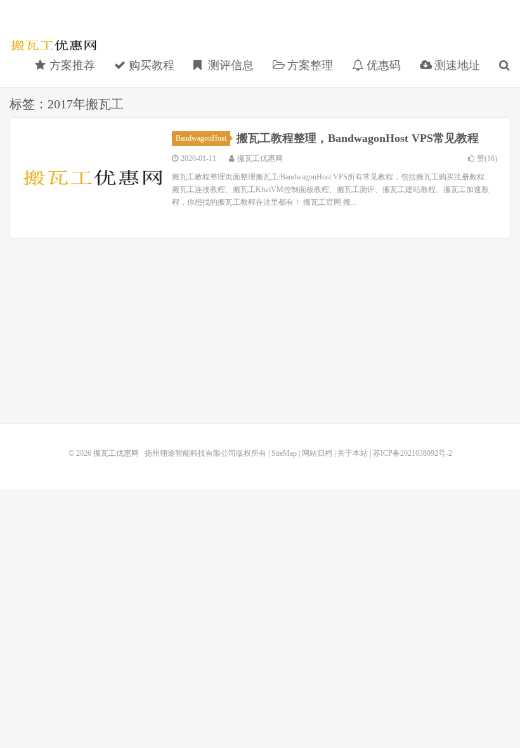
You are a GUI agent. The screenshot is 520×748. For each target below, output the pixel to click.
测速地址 (455, 65)
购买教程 (150, 65)
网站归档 (317, 453)
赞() (487, 158)
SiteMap (284, 453)
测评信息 (229, 65)
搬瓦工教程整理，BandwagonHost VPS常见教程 (358, 138)
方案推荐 (70, 65)
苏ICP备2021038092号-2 (412, 453)
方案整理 (308, 65)
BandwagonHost (201, 138)
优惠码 (382, 65)
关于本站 (352, 453)
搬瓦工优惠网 (54, 45)
